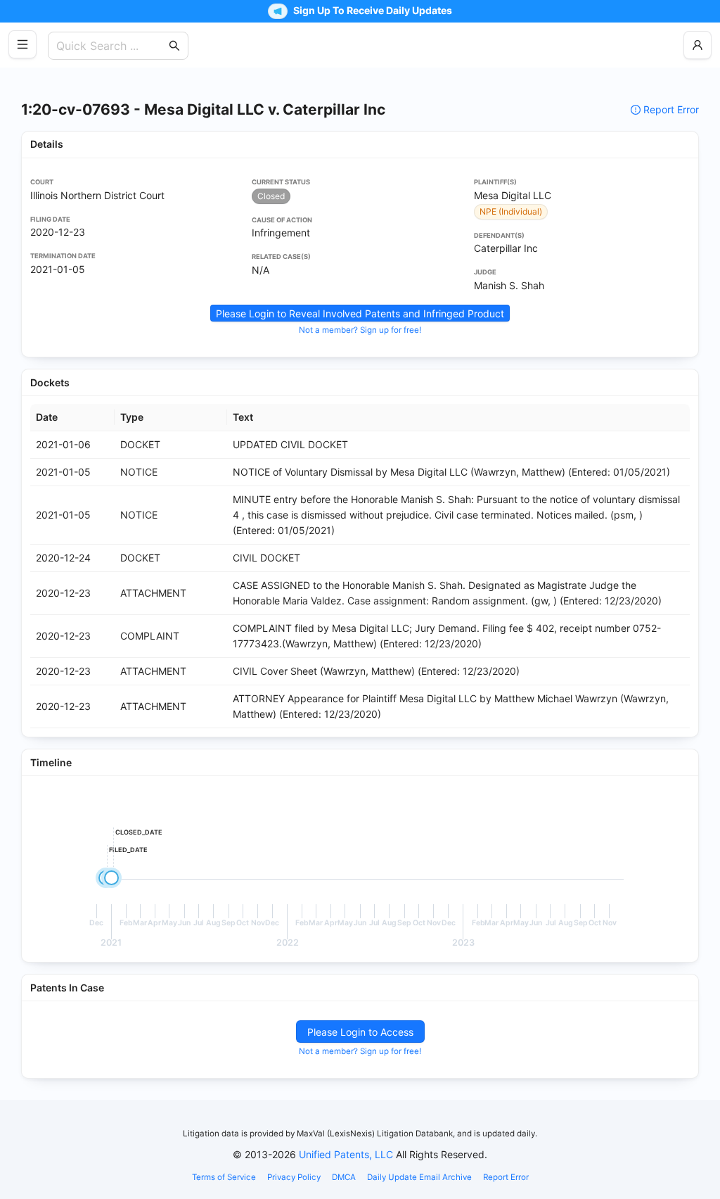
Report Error (671, 109)
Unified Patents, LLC (346, 1154)
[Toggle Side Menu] (22, 44)
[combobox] (111, 45)
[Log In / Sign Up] (697, 45)
